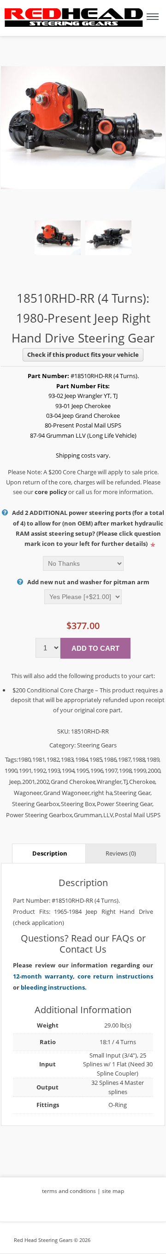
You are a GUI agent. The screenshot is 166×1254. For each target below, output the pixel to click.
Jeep (15, 781)
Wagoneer (28, 793)
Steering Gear (132, 793)
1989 (153, 759)
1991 (25, 770)
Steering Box (78, 804)
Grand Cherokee (73, 781)
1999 (139, 770)
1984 (81, 759)
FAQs (123, 938)
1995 (82, 770)
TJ (125, 781)
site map (113, 1191)
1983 (67, 759)
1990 (11, 770)
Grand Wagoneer (66, 793)
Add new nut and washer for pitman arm (88, 582)
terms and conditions (69, 1191)
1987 (124, 759)
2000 (154, 770)
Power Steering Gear (125, 804)
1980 (24, 759)
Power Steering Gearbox (39, 815)
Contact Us (83, 949)
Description (49, 853)
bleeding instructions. (54, 987)
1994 (68, 770)
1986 (110, 759)
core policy (51, 492)
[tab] (50, 853)
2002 (42, 781)
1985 (95, 759)
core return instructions (115, 976)
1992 (39, 770)
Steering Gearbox (35, 804)
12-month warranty (43, 976)
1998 (125, 770)
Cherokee (142, 781)
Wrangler (109, 781)
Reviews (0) (121, 853)
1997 (111, 770)
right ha (102, 793)
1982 (53, 759)
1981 (38, 759)
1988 (138, 759)
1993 (53, 770)
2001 (28, 781)
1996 (96, 770)
